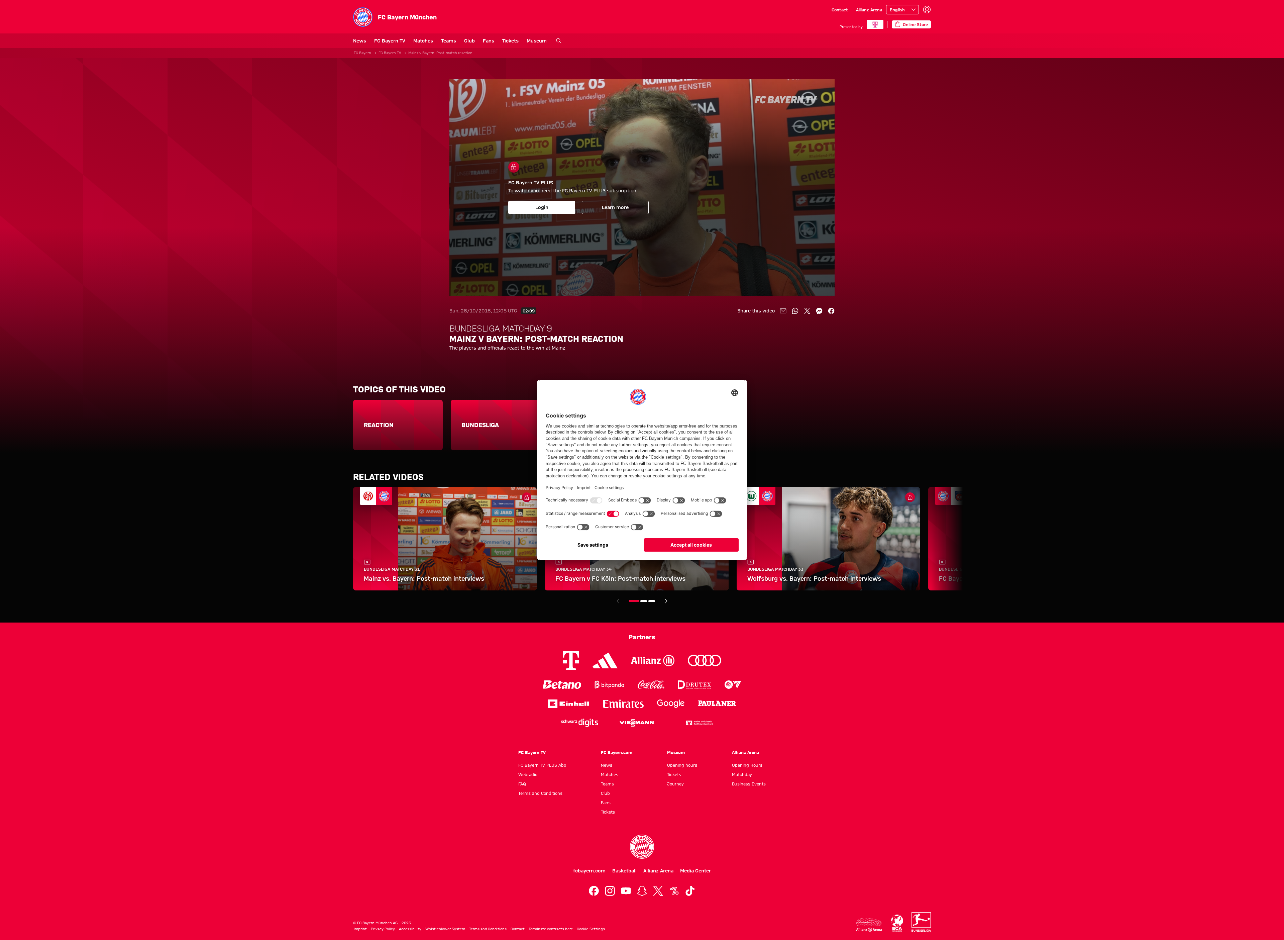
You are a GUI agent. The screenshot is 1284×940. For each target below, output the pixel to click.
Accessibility (410, 929)
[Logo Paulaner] (717, 703)
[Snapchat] (642, 890)
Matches (423, 40)
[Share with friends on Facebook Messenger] (819, 310)
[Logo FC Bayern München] (642, 847)
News (359, 40)
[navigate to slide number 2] (643, 601)
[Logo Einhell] (568, 703)
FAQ (522, 783)
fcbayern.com (589, 870)
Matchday (742, 774)
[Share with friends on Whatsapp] (795, 310)
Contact (840, 9)
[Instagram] (610, 890)
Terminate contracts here (551, 929)
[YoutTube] (626, 890)
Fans (488, 40)
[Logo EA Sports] (733, 684)
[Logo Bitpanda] (609, 684)
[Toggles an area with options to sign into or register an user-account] (927, 10)
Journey (675, 783)
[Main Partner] (875, 24)
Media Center (695, 870)
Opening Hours (747, 765)
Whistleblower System (445, 929)
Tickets (510, 40)
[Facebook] (593, 890)
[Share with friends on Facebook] (831, 310)
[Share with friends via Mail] (783, 310)
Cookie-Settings (591, 929)
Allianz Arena (869, 9)
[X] (658, 890)
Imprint (360, 929)
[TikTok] (690, 890)
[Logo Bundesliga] (921, 922)
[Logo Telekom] (571, 660)
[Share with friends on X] (807, 310)
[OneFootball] (674, 890)
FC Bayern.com (616, 752)
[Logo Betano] (562, 684)
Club (469, 40)
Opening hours (682, 765)
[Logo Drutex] (694, 684)
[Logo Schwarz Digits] (580, 723)
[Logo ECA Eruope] (897, 923)
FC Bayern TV (389, 40)
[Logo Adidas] (605, 660)
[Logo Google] (670, 703)
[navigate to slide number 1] (634, 601)
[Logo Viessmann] (636, 723)
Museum (537, 40)
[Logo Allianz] (652, 660)
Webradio (527, 774)
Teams (448, 40)
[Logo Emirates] (623, 703)
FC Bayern (362, 53)
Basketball (624, 870)
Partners (642, 637)
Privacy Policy (383, 929)
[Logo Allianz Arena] (869, 925)
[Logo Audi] (704, 660)
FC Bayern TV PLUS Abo (542, 765)
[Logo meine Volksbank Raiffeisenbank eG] (698, 723)
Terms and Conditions (540, 793)
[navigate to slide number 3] (651, 601)
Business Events (749, 783)
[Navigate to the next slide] (666, 601)
